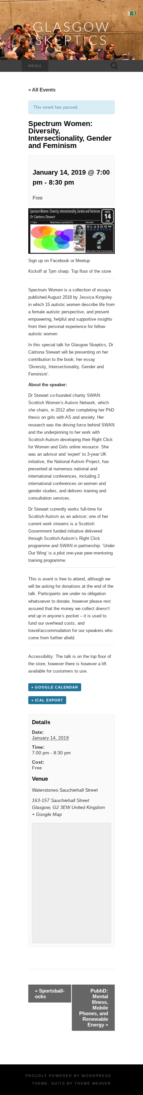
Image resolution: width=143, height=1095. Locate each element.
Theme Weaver (92, 1083)
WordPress (96, 1076)
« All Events (42, 89)
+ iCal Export (47, 700)
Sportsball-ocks (50, 993)
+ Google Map (47, 814)
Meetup (82, 260)
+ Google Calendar (54, 687)
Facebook (59, 260)
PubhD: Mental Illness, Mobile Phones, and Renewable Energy (93, 1007)
